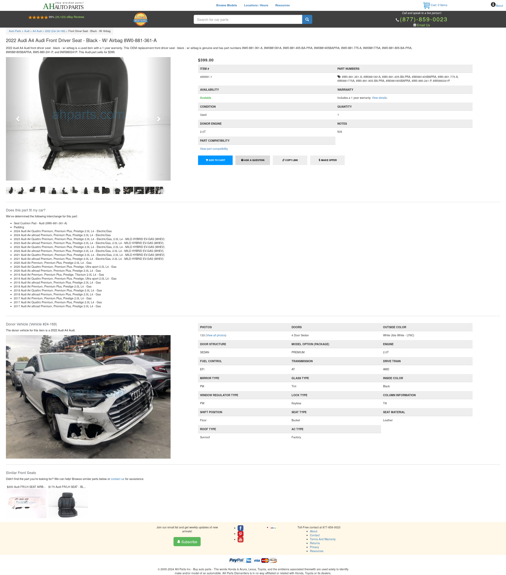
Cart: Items (438, 5)
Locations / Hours (256, 5)
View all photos (216, 335)
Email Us (423, 25)
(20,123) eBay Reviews (69, 17)
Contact (315, 535)
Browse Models (226, 5)
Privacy (314, 547)
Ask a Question (254, 160)
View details (379, 98)
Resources (282, 5)
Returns (315, 543)
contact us (117, 479)
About (499, 6)
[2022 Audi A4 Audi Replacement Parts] (88, 396)
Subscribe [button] (188, 541)
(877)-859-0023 (424, 19)
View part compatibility (214, 149)
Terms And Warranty (323, 539)
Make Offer (329, 160)
